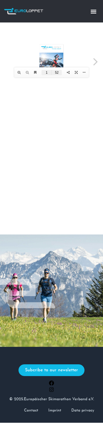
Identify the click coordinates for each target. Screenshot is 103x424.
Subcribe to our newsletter (51, 370)
